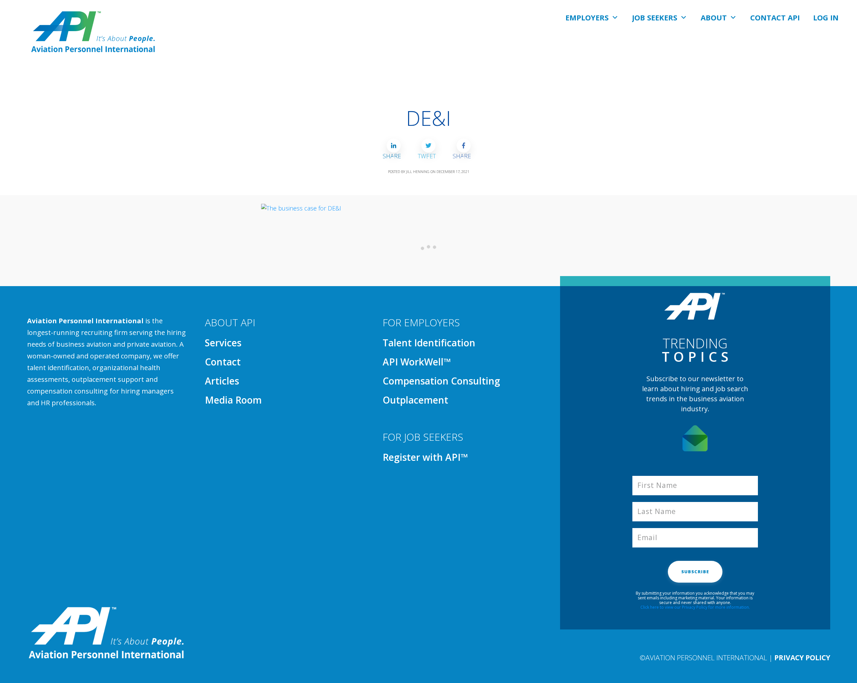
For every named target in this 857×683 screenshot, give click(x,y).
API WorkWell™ (417, 361)
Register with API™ (425, 457)
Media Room (233, 400)
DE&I (428, 118)
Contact (223, 361)
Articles (222, 380)
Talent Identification (429, 342)
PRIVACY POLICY (802, 657)
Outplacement (415, 400)
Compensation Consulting (441, 380)
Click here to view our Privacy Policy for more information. (695, 607)
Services (223, 342)
